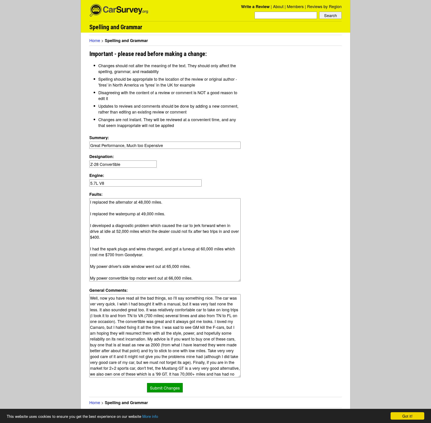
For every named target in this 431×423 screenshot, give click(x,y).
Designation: (101, 156)
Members (295, 6)
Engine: (96, 175)
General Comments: (108, 290)
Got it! (407, 416)
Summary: (99, 137)
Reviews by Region (324, 6)
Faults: (96, 194)
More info (150, 416)
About (278, 6)
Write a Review (255, 6)
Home (94, 40)
